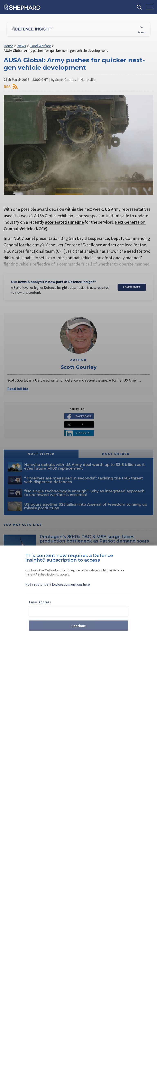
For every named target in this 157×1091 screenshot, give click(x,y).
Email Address (40, 602)
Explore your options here (71, 584)
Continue (78, 625)
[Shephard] (22, 7)
